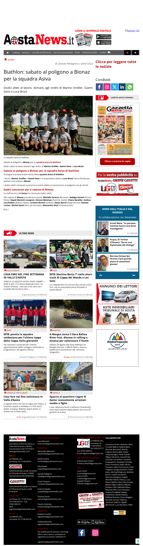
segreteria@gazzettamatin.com (22, 509)
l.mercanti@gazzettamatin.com (50, 443)
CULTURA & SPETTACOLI (42, 52)
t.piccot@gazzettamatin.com (49, 499)
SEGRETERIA (43, 511)
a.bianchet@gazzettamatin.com (51, 453)
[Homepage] (7, 52)
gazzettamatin (30, 294)
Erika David (77, 357)
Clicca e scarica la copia (117, 161)
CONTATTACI (43, 528)
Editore (12, 455)
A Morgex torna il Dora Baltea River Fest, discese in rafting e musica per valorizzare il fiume (69, 337)
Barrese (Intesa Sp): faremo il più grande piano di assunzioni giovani (121, 260)
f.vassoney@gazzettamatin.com (51, 506)
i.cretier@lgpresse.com (86, 478)
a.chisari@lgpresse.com (92, 463)
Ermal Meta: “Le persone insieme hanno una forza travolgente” (123, 226)
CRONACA (26, 52)
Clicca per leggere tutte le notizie (116, 64)
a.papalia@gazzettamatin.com (50, 491)
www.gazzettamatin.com (19, 451)
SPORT (77, 52)
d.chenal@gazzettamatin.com (50, 461)
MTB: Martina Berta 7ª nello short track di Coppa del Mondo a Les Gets (71, 278)
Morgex (67, 357)
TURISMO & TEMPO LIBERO (16, 393)
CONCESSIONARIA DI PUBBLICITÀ (91, 437)
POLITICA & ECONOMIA (63, 52)
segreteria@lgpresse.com (93, 453)
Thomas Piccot (76, 294)
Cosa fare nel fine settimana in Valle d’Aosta (23, 398)
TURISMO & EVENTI (90, 52)
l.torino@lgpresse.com (86, 473)
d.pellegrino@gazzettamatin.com (51, 476)
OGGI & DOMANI (12, 270)
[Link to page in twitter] (114, 86)
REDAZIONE (14, 496)
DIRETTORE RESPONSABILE (49, 438)
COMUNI (16, 52)
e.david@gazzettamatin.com (49, 469)
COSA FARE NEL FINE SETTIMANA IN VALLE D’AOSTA (24, 276)
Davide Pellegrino (68, 63)
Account (80, 467)
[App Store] (103, 42)
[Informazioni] (109, 52)
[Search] (127, 52)
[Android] (103, 36)
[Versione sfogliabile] (84, 38)
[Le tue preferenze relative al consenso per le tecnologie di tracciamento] (138, 541)
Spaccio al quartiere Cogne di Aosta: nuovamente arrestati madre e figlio (68, 400)
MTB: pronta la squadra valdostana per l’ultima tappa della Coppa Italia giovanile (22, 337)
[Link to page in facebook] (99, 86)
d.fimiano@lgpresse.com (87, 483)
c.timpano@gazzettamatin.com (51, 484)
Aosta (19, 417)
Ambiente (56, 330)
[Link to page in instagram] (106, 86)
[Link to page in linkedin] (122, 86)
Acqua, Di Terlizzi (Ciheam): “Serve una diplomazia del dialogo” (122, 242)
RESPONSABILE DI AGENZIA (88, 457)
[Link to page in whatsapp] (129, 86)
